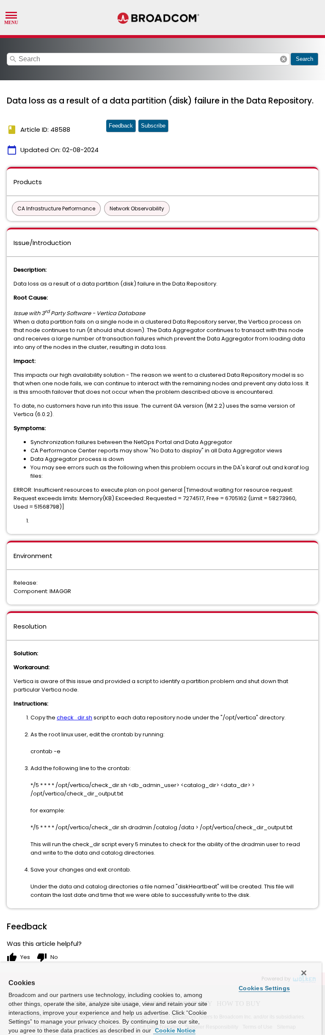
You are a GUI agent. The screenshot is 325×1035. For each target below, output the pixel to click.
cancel (283, 59)
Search (304, 59)
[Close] (303, 972)
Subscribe (153, 126)
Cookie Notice (174, 1030)
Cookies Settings (264, 988)
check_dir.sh (74, 718)
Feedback (121, 126)
